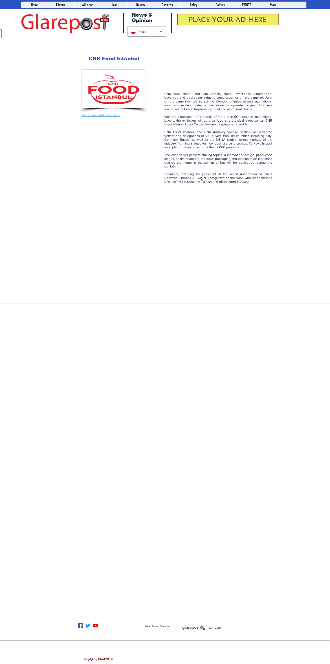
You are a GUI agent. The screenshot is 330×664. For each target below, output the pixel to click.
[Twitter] (87, 625)
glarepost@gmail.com (202, 627)
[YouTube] (95, 625)
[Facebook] (80, 625)
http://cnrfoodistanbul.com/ (100, 115)
